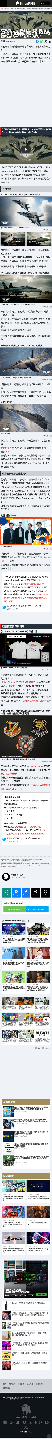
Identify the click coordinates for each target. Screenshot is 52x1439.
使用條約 (30, 1384)
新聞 (2, 41)
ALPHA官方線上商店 (34, 700)
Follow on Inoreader (37, 909)
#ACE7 (41, 594)
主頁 (4, 1384)
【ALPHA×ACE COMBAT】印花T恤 (20, 682)
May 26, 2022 (14, 609)
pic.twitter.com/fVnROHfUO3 (31, 833)
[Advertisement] (26, 97)
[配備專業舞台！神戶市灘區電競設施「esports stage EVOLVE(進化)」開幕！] (13, 1238)
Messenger (16, 895)
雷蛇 (38, 1048)
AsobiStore (36, 766)
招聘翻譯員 (7, 1388)
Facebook (26, 895)
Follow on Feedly (13, 909)
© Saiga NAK (26, 1432)
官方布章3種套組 (9, 773)
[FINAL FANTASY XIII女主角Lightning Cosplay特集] (38, 1238)
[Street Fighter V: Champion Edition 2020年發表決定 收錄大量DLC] (13, 1212)
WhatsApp (6, 895)
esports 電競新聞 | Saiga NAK (26, 1417)
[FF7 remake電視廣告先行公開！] (38, 1212)
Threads (35, 895)
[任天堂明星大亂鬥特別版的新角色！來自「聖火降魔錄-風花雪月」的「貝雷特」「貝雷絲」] (13, 1186)
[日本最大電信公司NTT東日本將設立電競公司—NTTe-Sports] (38, 1186)
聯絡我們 (21, 1384)
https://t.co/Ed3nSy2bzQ (29, 826)
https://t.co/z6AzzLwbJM (33, 583)
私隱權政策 (39, 1384)
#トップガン (23, 597)
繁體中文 (44, 3)
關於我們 (12, 1384)
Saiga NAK (26, 3)
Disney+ (47, 1048)
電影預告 (7, 447)
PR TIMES (49, 229)
